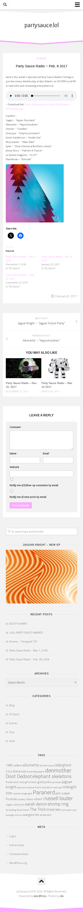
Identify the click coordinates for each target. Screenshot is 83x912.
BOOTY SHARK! (18, 624)
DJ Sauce (41, 58)
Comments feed (18, 854)
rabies (29, 799)
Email (47, 453)
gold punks (44, 781)
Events (13, 723)
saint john (19, 804)
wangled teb (31, 814)
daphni (41, 771)
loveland (30, 787)
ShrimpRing (11, 810)
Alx (62, 896)
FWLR (21, 782)
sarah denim (36, 804)
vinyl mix (18, 815)
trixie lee (53, 809)
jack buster (56, 782)
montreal (17, 793)
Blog (11, 705)
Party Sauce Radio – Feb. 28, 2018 (29, 659)
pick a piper (63, 793)
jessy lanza (21, 787)
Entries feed (16, 845)
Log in (12, 836)
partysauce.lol (41, 25)
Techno (19, 810)
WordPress (40, 896)
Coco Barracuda (16, 771)
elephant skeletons (52, 776)
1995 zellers (14, 765)
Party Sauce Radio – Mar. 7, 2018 (28, 650)
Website (14, 467)
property (21, 799)
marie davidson (44, 787)
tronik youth (66, 810)
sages (9, 804)
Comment (16, 427)
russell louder (58, 798)
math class (57, 787)
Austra (51, 765)
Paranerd (44, 792)
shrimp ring (58, 803)
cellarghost (62, 765)
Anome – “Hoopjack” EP (23, 641)
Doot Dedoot (19, 776)
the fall (26, 810)
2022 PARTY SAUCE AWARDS (26, 632)
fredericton (12, 782)
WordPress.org (18, 863)
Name (14, 453)
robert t (39, 798)
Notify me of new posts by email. (28, 496)
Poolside (11, 798)
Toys (12, 732)
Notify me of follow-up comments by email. (34, 485)
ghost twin (31, 782)
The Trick (38, 809)
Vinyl (12, 741)
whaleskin (45, 815)
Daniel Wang (32, 771)
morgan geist (26, 793)
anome (44, 765)
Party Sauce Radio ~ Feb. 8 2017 (41, 66)
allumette (31, 765)
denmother (58, 770)
